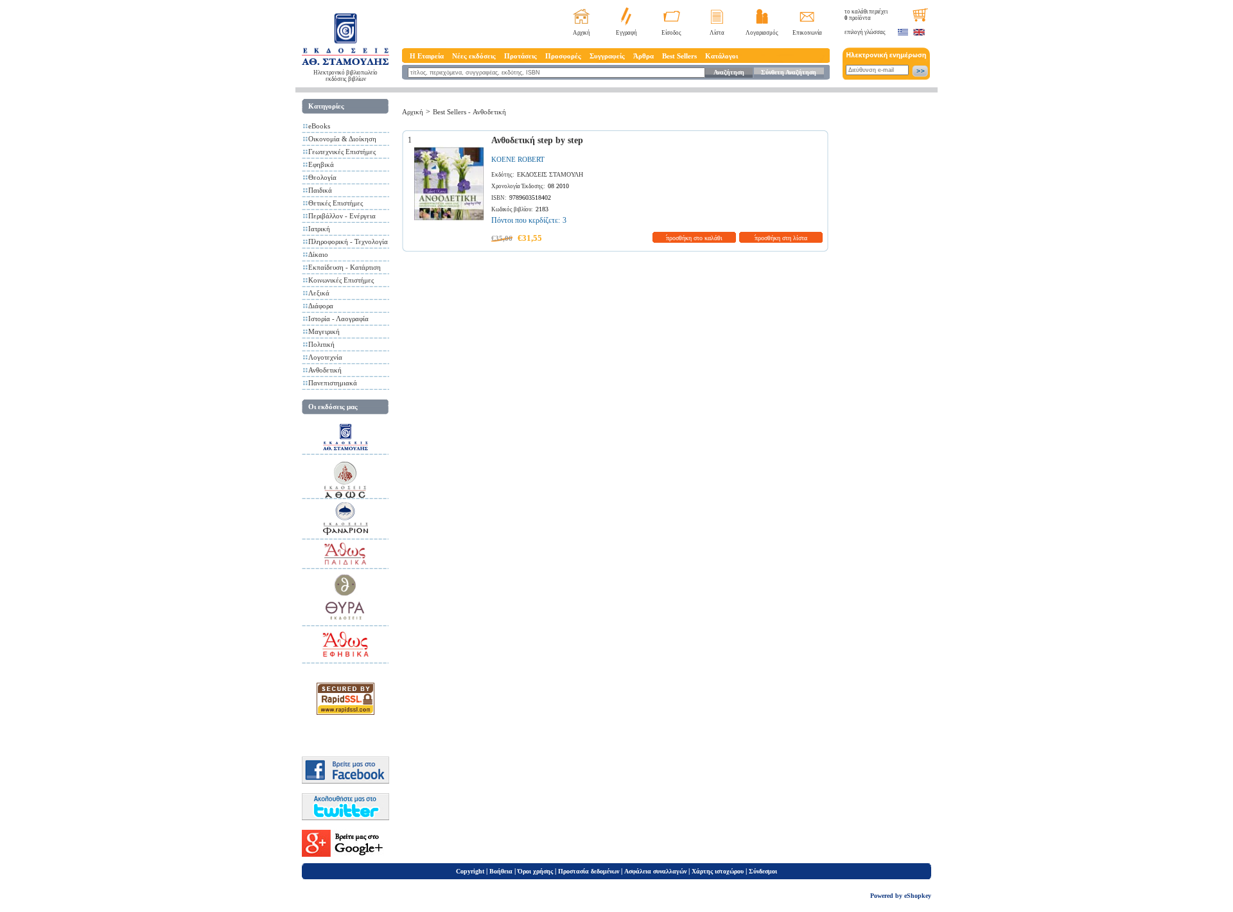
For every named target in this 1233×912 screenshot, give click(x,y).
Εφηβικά (321, 164)
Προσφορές (563, 56)
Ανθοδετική (325, 370)
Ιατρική (319, 228)
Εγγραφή (626, 33)
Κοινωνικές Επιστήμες (341, 280)
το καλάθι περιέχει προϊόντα (866, 14)
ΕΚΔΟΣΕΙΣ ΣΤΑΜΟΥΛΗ (550, 174)
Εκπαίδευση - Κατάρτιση (344, 267)
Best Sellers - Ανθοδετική (469, 112)
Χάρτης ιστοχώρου (718, 871)
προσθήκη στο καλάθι (694, 237)
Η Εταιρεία (427, 56)
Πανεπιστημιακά (332, 383)
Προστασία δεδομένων (588, 871)
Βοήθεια (500, 871)
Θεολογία (322, 177)
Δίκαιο (318, 254)
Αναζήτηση (728, 72)
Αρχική (581, 33)
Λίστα (717, 33)
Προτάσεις (520, 56)
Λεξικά (318, 293)
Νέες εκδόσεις (474, 56)
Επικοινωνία (807, 33)
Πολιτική (321, 344)
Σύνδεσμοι (763, 871)
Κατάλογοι (721, 56)
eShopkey (917, 895)
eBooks (319, 126)
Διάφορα (320, 306)
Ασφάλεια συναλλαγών (655, 871)
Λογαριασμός (762, 33)
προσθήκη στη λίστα (781, 237)
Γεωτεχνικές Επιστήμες (342, 151)
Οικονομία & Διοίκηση (342, 139)
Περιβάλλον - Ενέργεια (342, 216)
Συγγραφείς (607, 56)
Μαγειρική (324, 331)
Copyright (470, 871)
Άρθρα (643, 56)
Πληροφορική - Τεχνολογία (348, 241)
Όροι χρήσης (535, 871)
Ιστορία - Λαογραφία (338, 318)
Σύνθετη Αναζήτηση (788, 72)
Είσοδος (671, 33)
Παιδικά (320, 190)
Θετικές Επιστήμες (335, 203)
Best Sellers (679, 56)
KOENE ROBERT (518, 159)
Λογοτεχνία (325, 357)
